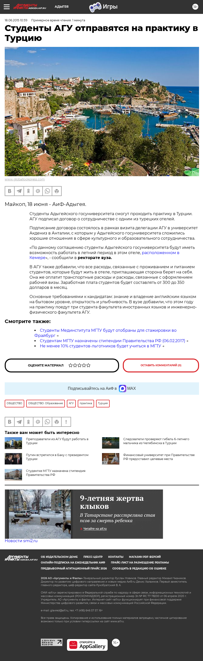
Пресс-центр (92, 557)
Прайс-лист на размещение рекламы (140, 562)
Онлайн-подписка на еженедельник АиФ (73, 562)
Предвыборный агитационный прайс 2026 (74, 568)
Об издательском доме (59, 557)
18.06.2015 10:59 (16, 20)
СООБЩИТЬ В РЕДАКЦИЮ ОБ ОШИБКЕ (139, 568)
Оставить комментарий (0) (161, 365)
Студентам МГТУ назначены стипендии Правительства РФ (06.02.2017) (112, 340)
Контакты (115, 557)
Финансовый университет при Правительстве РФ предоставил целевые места (159, 457)
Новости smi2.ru (21, 540)
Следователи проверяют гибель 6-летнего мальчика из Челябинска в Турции (156, 441)
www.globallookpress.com (25, 179)
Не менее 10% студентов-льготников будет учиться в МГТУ (100, 346)
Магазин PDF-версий (145, 557)
